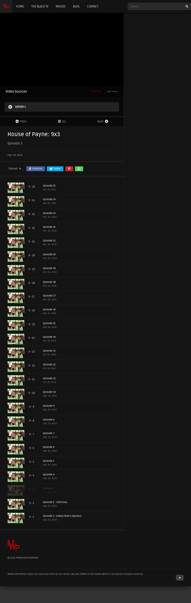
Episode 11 (49, 378)
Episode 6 (48, 447)
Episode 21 (49, 240)
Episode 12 (49, 364)
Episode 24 (49, 199)
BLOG (76, 6)
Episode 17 (49, 295)
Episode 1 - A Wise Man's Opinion (62, 515)
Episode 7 (48, 433)
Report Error (97, 91)
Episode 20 (49, 254)
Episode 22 (49, 227)
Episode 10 (49, 392)
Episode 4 (48, 474)
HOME (20, 6)
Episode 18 (49, 282)
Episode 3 (48, 488)
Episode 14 (49, 336)
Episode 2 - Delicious (55, 502)
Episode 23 (49, 213)
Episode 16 (49, 309)
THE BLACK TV (39, 6)
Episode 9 (48, 405)
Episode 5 (48, 460)
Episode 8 (48, 419)
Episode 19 (49, 268)
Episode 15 (49, 323)
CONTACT (92, 6)
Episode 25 (49, 185)
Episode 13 (49, 350)
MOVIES (60, 6)
